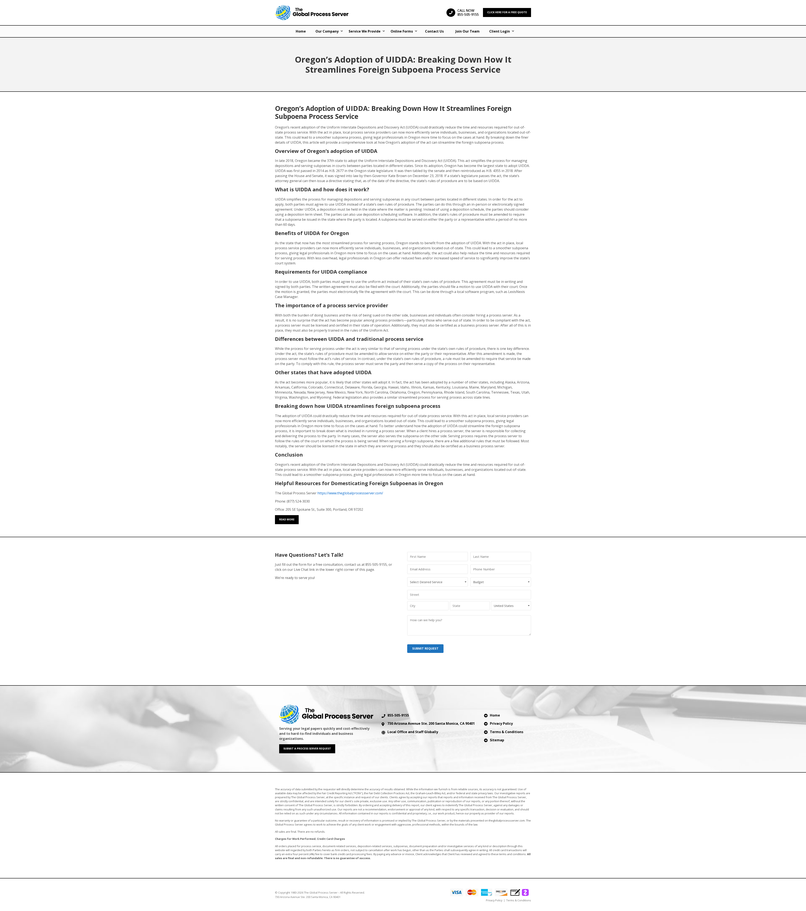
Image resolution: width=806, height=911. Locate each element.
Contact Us (434, 31)
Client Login (499, 31)
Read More (286, 519)
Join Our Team (467, 31)
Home (301, 31)
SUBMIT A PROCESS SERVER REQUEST (307, 748)
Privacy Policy (501, 723)
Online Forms (402, 31)
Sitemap (497, 740)
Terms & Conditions (506, 732)
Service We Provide (365, 31)
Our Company (327, 31)
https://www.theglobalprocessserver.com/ (350, 493)
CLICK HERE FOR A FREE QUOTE (507, 12)
